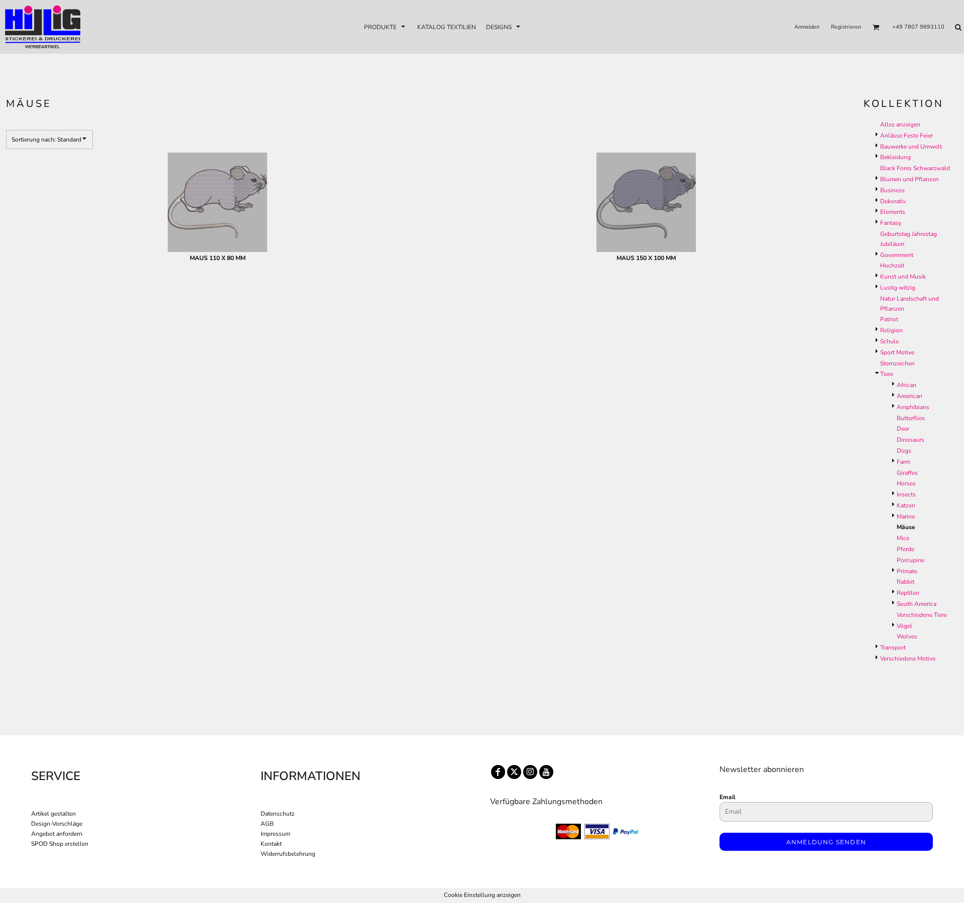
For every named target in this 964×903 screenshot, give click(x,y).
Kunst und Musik (903, 277)
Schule (889, 341)
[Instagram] (530, 772)
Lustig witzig (897, 288)
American (909, 396)
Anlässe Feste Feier (906, 136)
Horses (906, 483)
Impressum (275, 834)
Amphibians (913, 407)
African (906, 385)
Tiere (886, 374)
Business (892, 190)
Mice (903, 538)
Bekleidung (895, 157)
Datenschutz (278, 814)
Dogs (904, 451)
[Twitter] (514, 772)
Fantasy (890, 223)
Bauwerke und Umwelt (911, 147)
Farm (903, 462)
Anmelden (806, 27)
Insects (906, 494)
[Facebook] (498, 772)
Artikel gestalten (53, 814)
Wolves (907, 636)
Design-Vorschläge (56, 824)
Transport (893, 647)
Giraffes (907, 473)
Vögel (904, 626)
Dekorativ (893, 201)
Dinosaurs (910, 440)
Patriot (889, 319)
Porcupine (910, 560)
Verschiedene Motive (907, 659)
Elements (892, 212)
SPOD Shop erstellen (59, 844)
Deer (903, 429)
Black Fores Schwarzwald (915, 168)
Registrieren (846, 27)
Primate (907, 571)
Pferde (905, 549)
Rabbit (905, 582)
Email (727, 797)
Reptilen (908, 593)
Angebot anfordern (56, 834)
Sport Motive (897, 352)
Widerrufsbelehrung (288, 854)
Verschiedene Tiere (922, 615)
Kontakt (271, 844)
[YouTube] (546, 772)
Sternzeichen (897, 363)
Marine (906, 516)
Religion (891, 330)
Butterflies (911, 418)
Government (896, 255)
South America (916, 604)
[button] (385, 27)
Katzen (906, 505)
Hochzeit (892, 266)
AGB (267, 824)
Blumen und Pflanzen (909, 179)
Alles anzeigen (900, 124)
